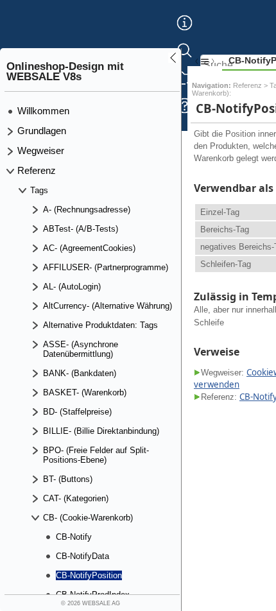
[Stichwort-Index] (184, 32)
